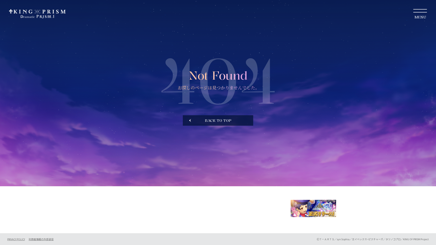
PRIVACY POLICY (16, 239)
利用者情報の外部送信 (41, 239)
